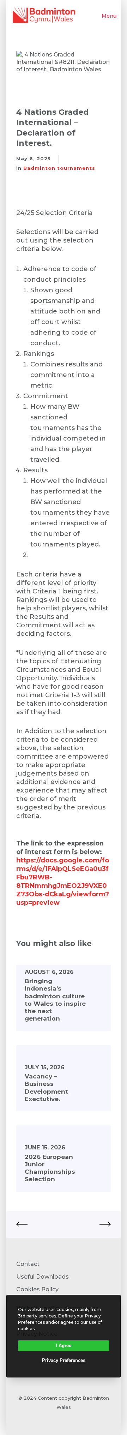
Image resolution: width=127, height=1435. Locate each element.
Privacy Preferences (63, 1360)
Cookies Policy (37, 1289)
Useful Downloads (42, 1276)
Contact (28, 1264)
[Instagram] (67, 1419)
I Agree (63, 1345)
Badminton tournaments (59, 168)
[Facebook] (59, 1419)
